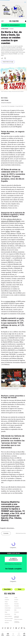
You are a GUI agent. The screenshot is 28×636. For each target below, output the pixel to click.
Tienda (15, 597)
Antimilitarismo (4, 28)
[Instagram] (5, 628)
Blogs (6, 612)
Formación (16, 612)
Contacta (16, 599)
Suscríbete (7, 589)
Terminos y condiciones (16, 622)
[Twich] (11, 628)
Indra (18, 231)
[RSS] (24, 628)
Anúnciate (16, 604)
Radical (6, 604)
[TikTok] (19, 628)
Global (6, 601)
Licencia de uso (17, 608)
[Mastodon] (22, 628)
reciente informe (10, 301)
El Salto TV (7, 606)
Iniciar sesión (24, 21)
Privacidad (16, 606)
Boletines (7, 622)
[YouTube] (16, 628)
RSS (15, 614)
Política (6, 597)
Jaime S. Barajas (4, 100)
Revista (15, 601)
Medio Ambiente (8, 616)
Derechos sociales (9, 618)
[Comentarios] (5, 58)
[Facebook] (13, 628)
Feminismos (7, 614)
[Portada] (13, 21)
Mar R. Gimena (4, 98)
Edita (15, 610)
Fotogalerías (7, 610)
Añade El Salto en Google (8, 62)
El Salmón (7, 599)
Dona (19, 589)
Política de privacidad (16, 617)
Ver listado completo (13, 568)
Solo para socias (8, 620)
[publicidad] (13, 11)
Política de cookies (18, 619)
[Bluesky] (8, 628)
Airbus (8, 231)
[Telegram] (2, 628)
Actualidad (11, 28)
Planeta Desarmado (11, 25)
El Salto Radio (8, 608)
